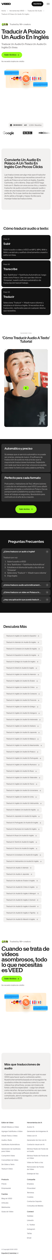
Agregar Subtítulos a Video (11, 1131)
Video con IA (32, 1136)
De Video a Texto (7, 1164)
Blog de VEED (6, 1198)
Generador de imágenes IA (37, 1131)
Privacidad (31, 1188)
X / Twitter (31, 1225)
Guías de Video (7, 1212)
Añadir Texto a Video (9, 1136)
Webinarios (5, 1207)
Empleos (30, 1184)
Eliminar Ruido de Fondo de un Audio (37, 1150)
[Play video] (26, 388)
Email (29, 1238)
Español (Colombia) (9, 1253)
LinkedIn (30, 1220)
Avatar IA (30, 1127)
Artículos (4, 1203)
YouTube (30, 1216)
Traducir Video (7, 1169)
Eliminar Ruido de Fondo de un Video (37, 1157)
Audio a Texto (6, 1140)
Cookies (30, 1197)
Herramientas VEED (16, 11)
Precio (3, 1184)
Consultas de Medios (35, 1206)
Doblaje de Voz (33, 1174)
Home (3, 11)
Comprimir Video (8, 1156)
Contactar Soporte (34, 1201)
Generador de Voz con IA (36, 1140)
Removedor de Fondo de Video (35, 1168)
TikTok (29, 1233)
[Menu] (48, 3)
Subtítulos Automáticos (10, 1144)
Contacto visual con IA (36, 1144)
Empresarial (6, 1188)
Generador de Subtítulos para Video (11, 1150)
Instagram (31, 1229)
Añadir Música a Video (10, 1127)
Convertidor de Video (9, 1160)
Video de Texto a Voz (35, 1162)
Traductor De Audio (35, 11)
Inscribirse (37, 4)
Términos (30, 1193)
